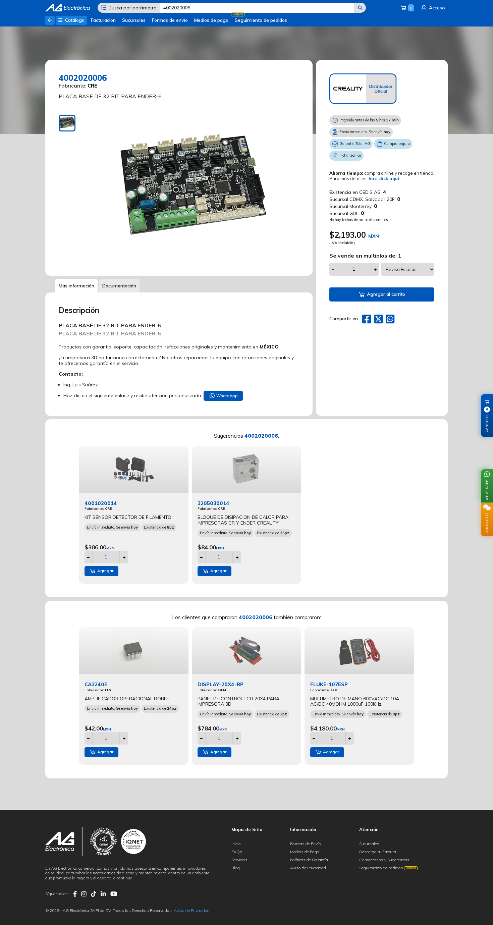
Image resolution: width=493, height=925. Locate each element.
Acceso (436, 8)
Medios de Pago (304, 851)
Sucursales (134, 20)
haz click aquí (384, 178)
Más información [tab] (76, 286)
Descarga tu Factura (377, 851)
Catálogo (74, 20)
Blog (235, 867)
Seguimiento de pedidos (261, 20)
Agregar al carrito (385, 294)
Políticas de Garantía (309, 859)
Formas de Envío (305, 843)
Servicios (239, 859)
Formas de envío (170, 20)
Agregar (104, 570)
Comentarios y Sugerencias (384, 859)
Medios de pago (211, 20)
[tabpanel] (194, 190)
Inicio (236, 843)
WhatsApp (226, 395)
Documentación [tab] (119, 286)
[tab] (67, 123)
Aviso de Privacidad (308, 867)
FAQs (236, 851)
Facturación (103, 20)
